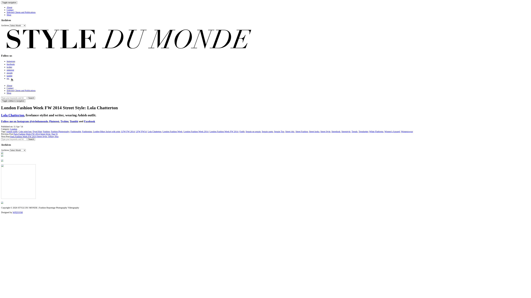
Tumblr (74, 121)
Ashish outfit (11, 131)
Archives (5, 25)
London (13, 129)
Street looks (314, 131)
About (9, 7)
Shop (9, 15)
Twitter (64, 121)
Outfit (241, 131)
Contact (10, 10)
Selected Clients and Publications (21, 12)
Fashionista (87, 131)
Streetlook (335, 131)
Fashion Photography (60, 131)
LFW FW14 (141, 131)
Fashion (46, 131)
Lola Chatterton (12, 115)
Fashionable (76, 131)
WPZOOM (18, 212)
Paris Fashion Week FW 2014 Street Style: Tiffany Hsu (34, 136)
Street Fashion (302, 131)
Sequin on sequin (253, 131)
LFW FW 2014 (128, 131)
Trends (354, 131)
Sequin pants (267, 131)
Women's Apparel (392, 131)
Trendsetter (363, 131)
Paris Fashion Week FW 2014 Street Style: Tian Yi (36, 134)
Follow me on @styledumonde (24, 121)
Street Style (325, 131)
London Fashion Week (172, 131)
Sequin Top (279, 131)
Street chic (289, 131)
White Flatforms (376, 131)
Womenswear (407, 131)
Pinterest (54, 121)
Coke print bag (25, 131)
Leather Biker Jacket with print (106, 131)
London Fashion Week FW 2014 (223, 131)
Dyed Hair (37, 131)
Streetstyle (345, 131)
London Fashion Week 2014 (195, 131)
